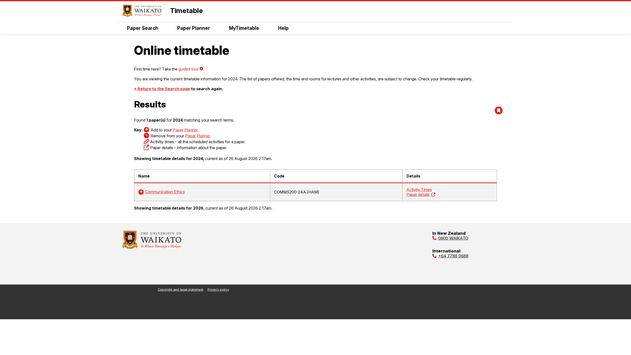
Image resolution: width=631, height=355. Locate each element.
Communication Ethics (165, 191)
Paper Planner (193, 28)
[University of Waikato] (151, 247)
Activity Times (419, 189)
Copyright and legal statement (180, 289)
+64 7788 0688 (453, 255)
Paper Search (142, 28)
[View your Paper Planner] (499, 110)
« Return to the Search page (162, 88)
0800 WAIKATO (453, 238)
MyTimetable (244, 28)
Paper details (417, 194)
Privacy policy (218, 289)
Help (283, 28)
